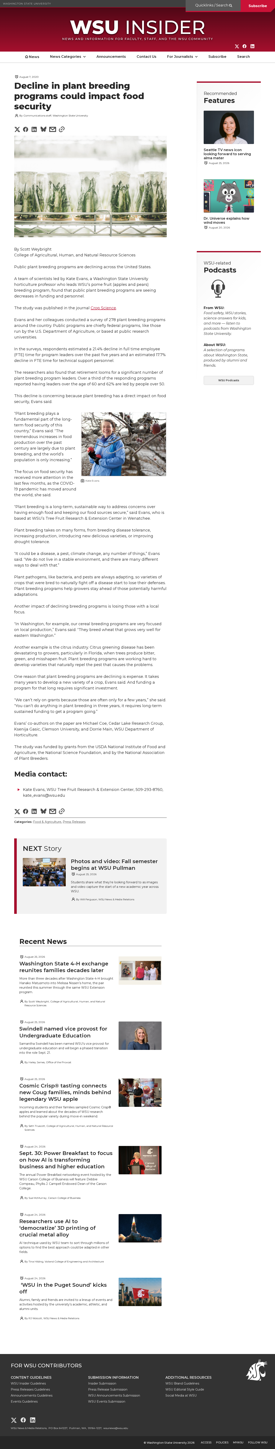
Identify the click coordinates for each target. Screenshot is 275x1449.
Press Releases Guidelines (30, 1389)
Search (243, 57)
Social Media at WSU (181, 1395)
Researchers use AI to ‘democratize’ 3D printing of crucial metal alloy (57, 1228)
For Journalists (180, 57)
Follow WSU (257, 1442)
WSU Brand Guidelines (182, 1383)
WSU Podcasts (228, 380)
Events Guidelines (24, 1401)
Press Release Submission (107, 1389)
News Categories (65, 57)
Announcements (111, 57)
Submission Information (113, 1377)
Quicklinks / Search (212, 5)
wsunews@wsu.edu (115, 1428)
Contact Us (146, 57)
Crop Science (103, 308)
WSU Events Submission (106, 1401)
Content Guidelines (31, 1377)
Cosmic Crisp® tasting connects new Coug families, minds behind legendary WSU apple (65, 1092)
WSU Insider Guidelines (28, 1383)
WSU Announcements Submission (114, 1395)
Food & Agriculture (47, 822)
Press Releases (74, 822)
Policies (222, 1442)
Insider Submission (102, 1383)
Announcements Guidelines (31, 1395)
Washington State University (27, 3)
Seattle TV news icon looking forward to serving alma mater (227, 154)
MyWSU (238, 1442)
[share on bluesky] (43, 130)
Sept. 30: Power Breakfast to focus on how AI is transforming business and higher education (66, 1160)
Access (206, 1442)
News (34, 57)
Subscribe (258, 6)
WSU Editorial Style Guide (184, 1389)
